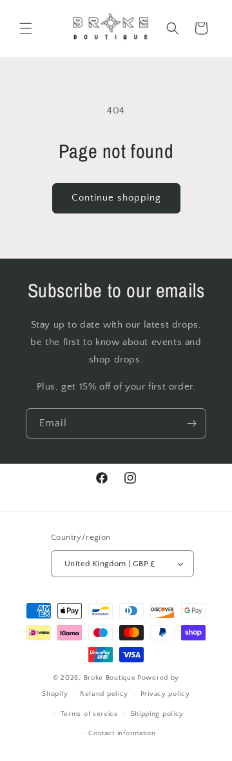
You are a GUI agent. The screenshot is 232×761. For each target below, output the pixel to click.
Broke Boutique (110, 678)
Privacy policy (165, 694)
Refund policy (104, 694)
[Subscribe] (191, 423)
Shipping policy (157, 714)
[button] (26, 28)
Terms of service (90, 714)
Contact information (121, 733)
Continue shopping (116, 197)
